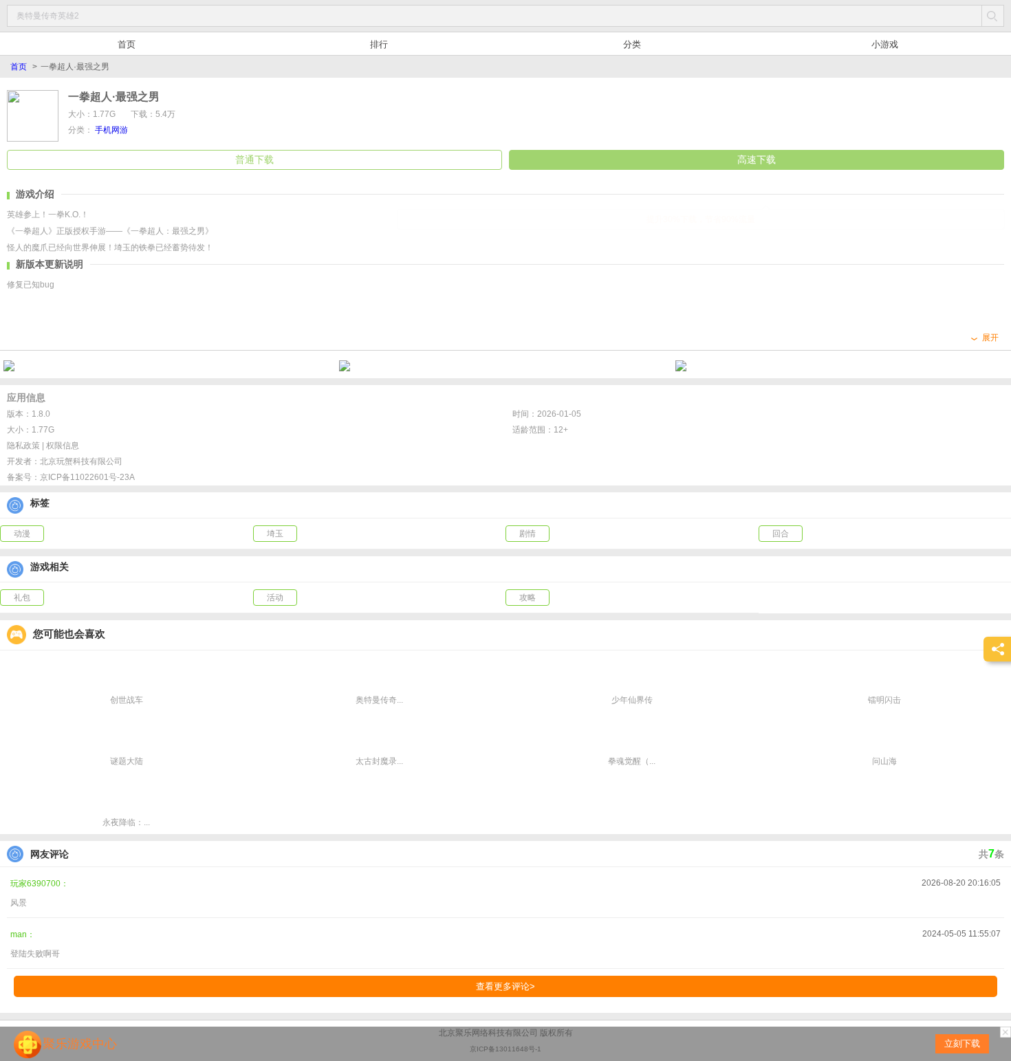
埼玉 (275, 533)
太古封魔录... (379, 761)
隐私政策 (23, 445)
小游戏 (884, 44)
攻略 (527, 597)
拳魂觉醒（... (631, 761)
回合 (780, 533)
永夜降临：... (126, 822)
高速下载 (756, 159)
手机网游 (111, 130)
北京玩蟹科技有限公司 (81, 461)
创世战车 (126, 700)
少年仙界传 (632, 700)
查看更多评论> (505, 986)
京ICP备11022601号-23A (87, 477)
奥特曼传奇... (379, 700)
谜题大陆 (126, 761)
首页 (126, 44)
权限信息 (62, 445)
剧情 (527, 533)
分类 (632, 44)
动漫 (22, 533)
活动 (275, 597)
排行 (379, 44)
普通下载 (254, 159)
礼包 (22, 597)
